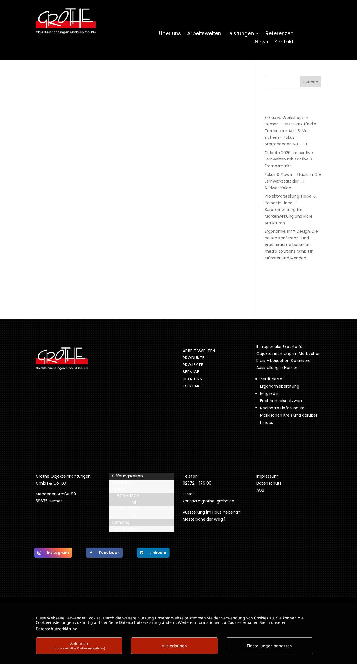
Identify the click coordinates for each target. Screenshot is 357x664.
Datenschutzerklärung (57, 628)
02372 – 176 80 (198, 483)
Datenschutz (268, 483)
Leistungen (240, 34)
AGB (260, 490)
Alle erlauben (174, 645)
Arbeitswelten (204, 34)
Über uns (170, 34)
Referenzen (279, 34)
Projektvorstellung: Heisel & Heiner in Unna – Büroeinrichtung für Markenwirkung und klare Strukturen (291, 209)
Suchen (310, 82)
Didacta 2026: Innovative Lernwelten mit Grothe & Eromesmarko (289, 159)
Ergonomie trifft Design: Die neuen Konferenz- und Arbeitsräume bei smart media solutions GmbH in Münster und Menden (291, 244)
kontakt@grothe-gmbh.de (208, 501)
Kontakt (283, 42)
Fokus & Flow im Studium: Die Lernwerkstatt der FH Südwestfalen (293, 181)
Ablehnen (79, 645)
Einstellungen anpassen (269, 645)
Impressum (267, 476)
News (261, 42)
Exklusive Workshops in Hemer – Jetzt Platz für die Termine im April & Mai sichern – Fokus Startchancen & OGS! (290, 131)
